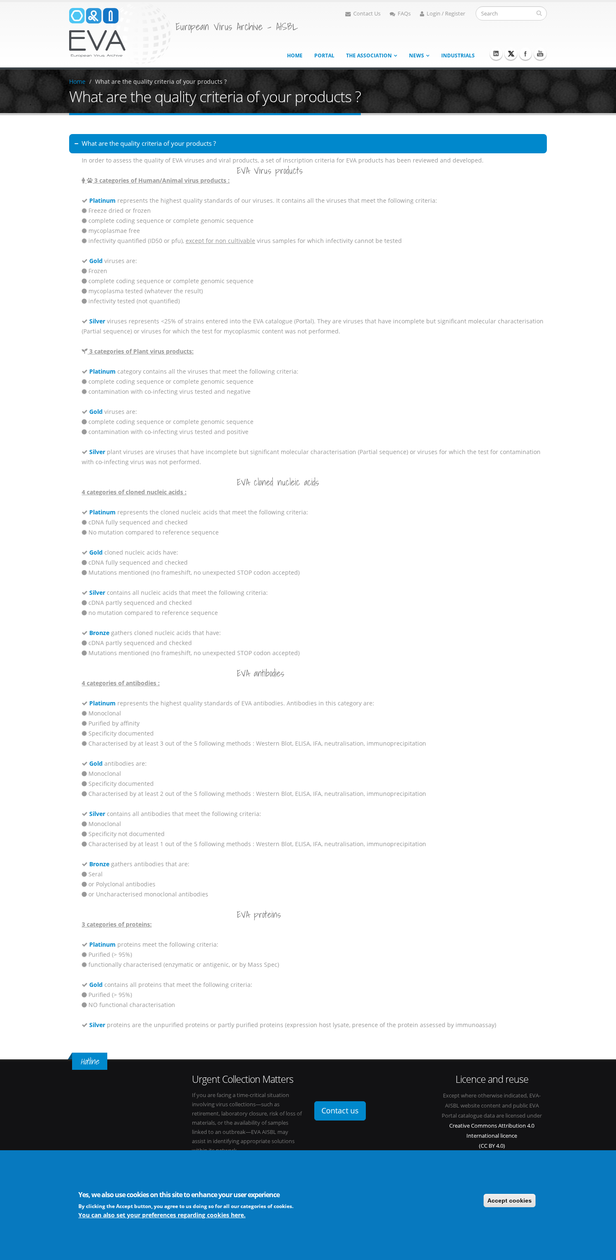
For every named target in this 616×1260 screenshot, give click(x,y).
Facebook (525, 53)
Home (295, 55)
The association (369, 55)
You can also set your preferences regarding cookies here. (162, 1215)
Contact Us (366, 13)
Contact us (340, 1110)
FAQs (404, 13)
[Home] (120, 33)
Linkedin (496, 53)
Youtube (540, 53)
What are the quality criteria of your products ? (161, 81)
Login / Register (446, 13)
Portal (324, 55)
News (416, 55)
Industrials (458, 55)
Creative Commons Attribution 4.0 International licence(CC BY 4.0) (491, 1135)
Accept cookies (509, 1200)
